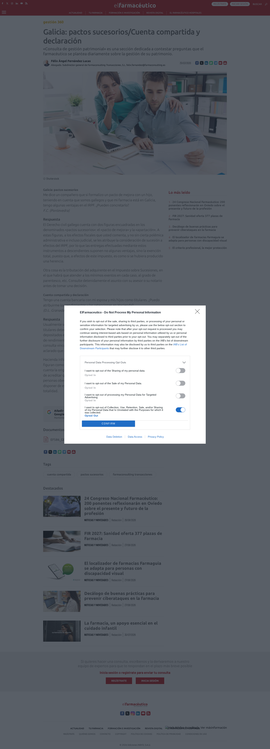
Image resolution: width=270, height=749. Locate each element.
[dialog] (135, 375)
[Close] (198, 312)
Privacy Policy (156, 436)
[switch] (180, 370)
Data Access (135, 436)
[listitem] (135, 362)
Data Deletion (114, 436)
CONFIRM (108, 423)
